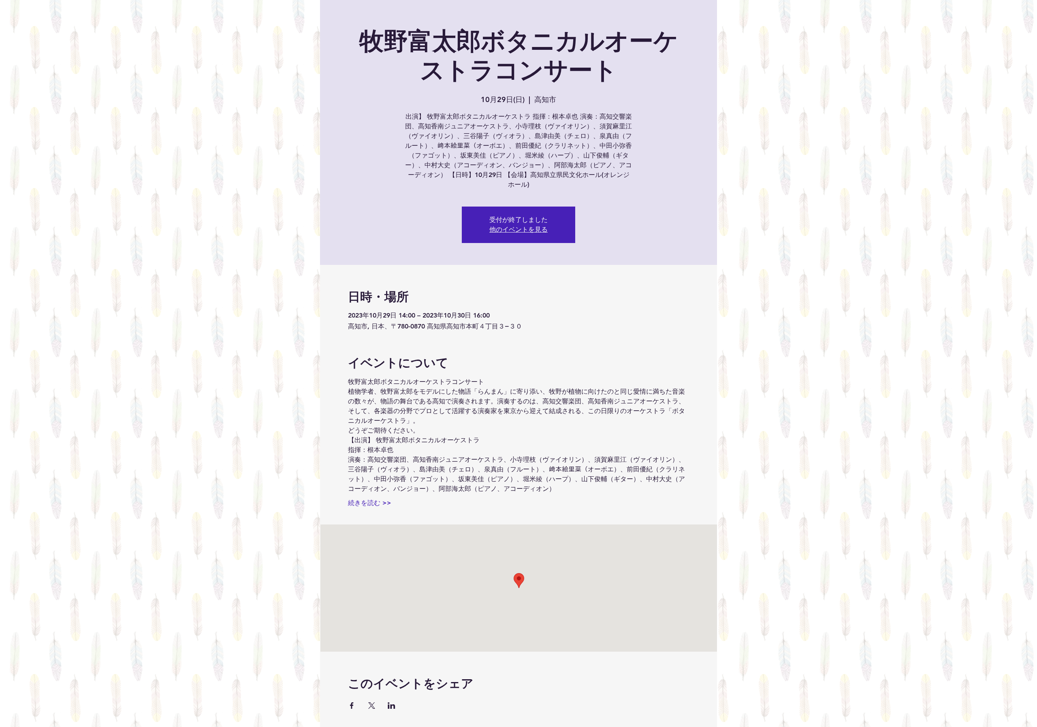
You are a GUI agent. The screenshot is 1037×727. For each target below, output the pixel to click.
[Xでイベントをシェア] (372, 705)
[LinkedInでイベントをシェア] (391, 705)
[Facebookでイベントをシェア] (352, 705)
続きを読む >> (369, 503)
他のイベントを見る (518, 229)
